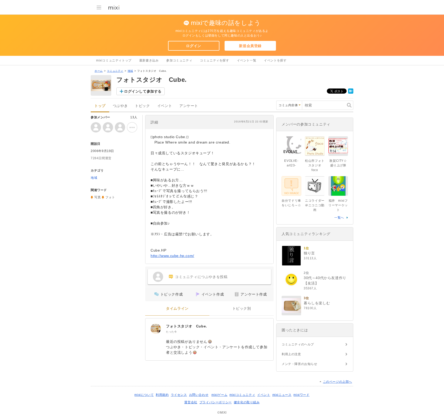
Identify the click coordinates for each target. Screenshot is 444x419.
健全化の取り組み (247, 402)
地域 (130, 70)
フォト (110, 197)
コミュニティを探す (214, 60)
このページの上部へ (337, 382)
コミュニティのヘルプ (298, 344)
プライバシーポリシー (215, 402)
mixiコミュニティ (242, 395)
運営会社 (190, 402)
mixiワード (301, 395)
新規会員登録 (250, 46)
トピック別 (241, 308)
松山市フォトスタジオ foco (315, 165)
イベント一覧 (246, 60)
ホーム (99, 70)
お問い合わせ (199, 395)
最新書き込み (149, 60)
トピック (142, 106)
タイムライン (177, 308)
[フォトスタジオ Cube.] (156, 329)
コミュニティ (115, 70)
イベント (164, 106)
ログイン (193, 46)
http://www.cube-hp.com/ (172, 256)
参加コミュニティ (179, 60)
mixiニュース (282, 395)
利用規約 (162, 395)
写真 (97, 197)
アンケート (188, 106)
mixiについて (144, 395)
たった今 (171, 331)
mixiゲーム (219, 395)
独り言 (309, 253)
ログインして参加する (143, 91)
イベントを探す (275, 60)
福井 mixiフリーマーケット (338, 205)
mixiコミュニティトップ (114, 60)
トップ (100, 106)
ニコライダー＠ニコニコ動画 (315, 205)
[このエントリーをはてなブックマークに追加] (350, 92)
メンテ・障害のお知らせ (299, 364)
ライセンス (179, 395)
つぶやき (120, 106)
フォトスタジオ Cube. (186, 326)
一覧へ (339, 217)
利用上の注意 (291, 354)
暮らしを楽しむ (317, 303)
